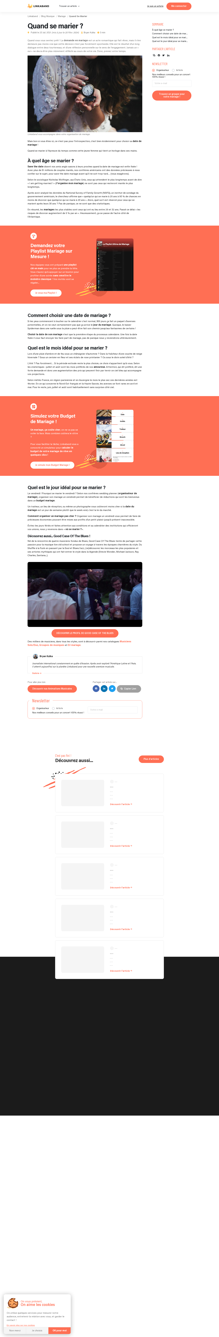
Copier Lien (130, 689)
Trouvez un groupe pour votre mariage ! (172, 95)
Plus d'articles (151, 759)
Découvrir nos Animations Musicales (52, 689)
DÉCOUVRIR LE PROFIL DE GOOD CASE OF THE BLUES (85, 633)
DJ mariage (74, 645)
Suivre (35, 673)
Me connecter (179, 6)
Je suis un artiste (155, 6)
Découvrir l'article (120, 804)
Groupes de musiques (51, 645)
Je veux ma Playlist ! (46, 293)
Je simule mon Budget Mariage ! (52, 465)
